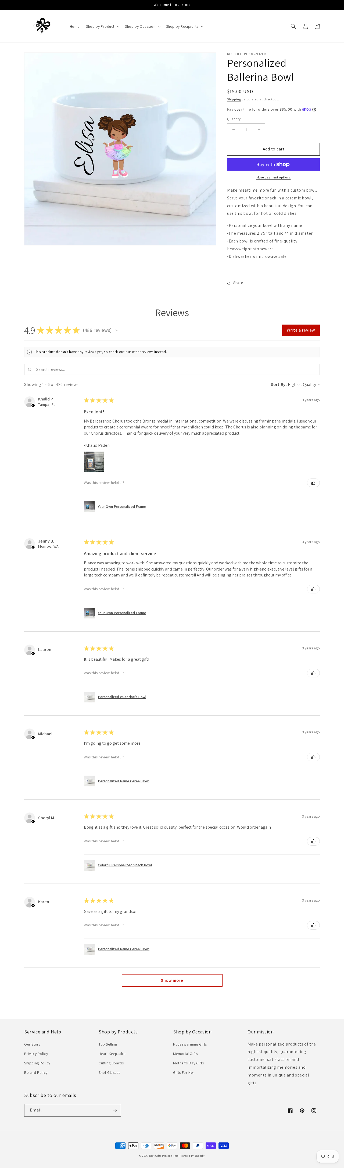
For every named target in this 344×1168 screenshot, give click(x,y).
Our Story (32, 1044)
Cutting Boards (111, 1063)
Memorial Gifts (185, 1053)
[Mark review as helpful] (313, 483)
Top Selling (108, 1044)
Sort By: (279, 384)
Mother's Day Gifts (188, 1063)
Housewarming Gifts (190, 1044)
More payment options (273, 177)
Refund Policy (36, 1072)
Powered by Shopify (192, 1156)
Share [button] (238, 282)
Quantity (234, 119)
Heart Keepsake (112, 1053)
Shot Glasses (109, 1072)
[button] (102, 26)
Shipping (234, 99)
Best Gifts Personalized (164, 1156)
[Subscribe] (115, 1110)
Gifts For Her (183, 1072)
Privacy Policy (36, 1053)
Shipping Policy (37, 1063)
